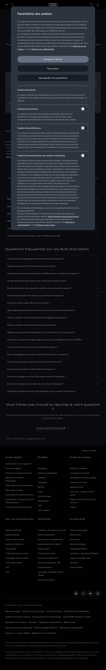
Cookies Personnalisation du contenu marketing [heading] (41, 155)
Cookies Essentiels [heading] (26, 90)
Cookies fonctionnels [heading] (27, 109)
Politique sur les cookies (45, 225)
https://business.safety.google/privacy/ (63, 216)
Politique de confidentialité (42, 49)
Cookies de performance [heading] (29, 128)
